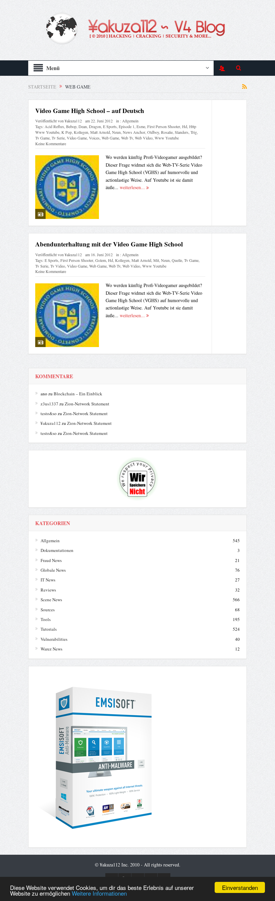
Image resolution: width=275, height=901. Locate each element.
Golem (100, 260)
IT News (48, 580)
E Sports (110, 126)
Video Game (77, 137)
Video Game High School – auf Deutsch (89, 110)
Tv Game (42, 137)
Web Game (110, 137)
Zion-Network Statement (87, 404)
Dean (82, 126)
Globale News (53, 570)
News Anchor (134, 132)
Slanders (181, 132)
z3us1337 (49, 404)
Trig (193, 132)
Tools (46, 619)
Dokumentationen (57, 550)
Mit (156, 260)
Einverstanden (240, 887)
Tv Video (57, 266)
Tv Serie (58, 137)
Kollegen (81, 132)
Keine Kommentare (50, 143)
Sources (48, 610)
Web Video (144, 137)
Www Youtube (167, 137)
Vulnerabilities (54, 639)
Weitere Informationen (99, 893)
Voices (94, 137)
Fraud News (51, 560)
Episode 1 (126, 126)
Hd (184, 126)
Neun (116, 132)
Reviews (48, 590)
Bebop (71, 126)
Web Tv (127, 137)
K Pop (66, 132)
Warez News (51, 649)
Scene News (51, 600)
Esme (140, 126)
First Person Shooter (163, 126)
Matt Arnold (100, 132)
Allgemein (130, 120)
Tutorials (49, 629)
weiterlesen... (133, 187)
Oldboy (153, 132)
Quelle (177, 260)
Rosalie (167, 132)
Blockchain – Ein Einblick (78, 394)
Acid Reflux (54, 126)
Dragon (95, 126)
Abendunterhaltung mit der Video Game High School (109, 243)
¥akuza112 (73, 120)
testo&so (49, 413)
